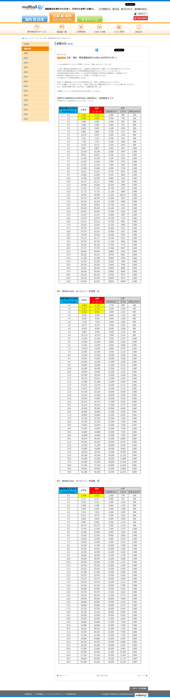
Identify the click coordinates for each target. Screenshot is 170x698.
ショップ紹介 (119, 29)
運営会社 (29, 694)
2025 (26, 58)
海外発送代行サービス (37, 29)
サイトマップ (127, 9)
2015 (26, 105)
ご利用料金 (80, 29)
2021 (26, 77)
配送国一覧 (61, 29)
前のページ (63, 675)
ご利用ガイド (105, 9)
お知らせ (139, 29)
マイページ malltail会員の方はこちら (90, 17)
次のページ (141, 675)
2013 (26, 114)
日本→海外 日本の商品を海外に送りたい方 (62, 17)
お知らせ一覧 (34, 38)
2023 (26, 67)
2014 (26, 110)
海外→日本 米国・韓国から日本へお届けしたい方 (35, 17)
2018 (26, 91)
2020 (26, 82)
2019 (26, 86)
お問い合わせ (141, 9)
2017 (26, 96)
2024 (26, 63)
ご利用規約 (39, 694)
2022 (26, 72)
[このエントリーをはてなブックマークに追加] (96, 50)
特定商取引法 (71, 694)
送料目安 (99, 29)
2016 (26, 100)
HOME (26, 38)
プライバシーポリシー (55, 694)
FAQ (116, 9)
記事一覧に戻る (102, 675)
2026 (26, 53)
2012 (26, 119)
